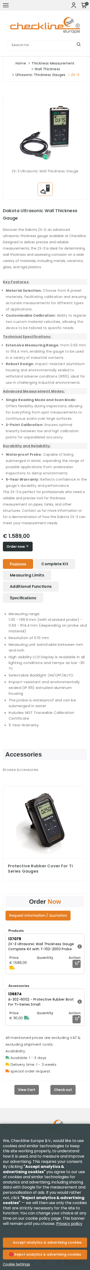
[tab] (18, 564)
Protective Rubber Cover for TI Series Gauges (40, 868)
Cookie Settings (16, 1264)
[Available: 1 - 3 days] (26, 1018)
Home (21, 63)
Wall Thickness (47, 69)
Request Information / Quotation (38, 915)
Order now (16, 546)
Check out (63, 1089)
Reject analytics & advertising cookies (47, 1254)
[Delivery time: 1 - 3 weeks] (12, 967)
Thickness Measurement (52, 63)
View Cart (26, 1089)
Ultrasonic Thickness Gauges (40, 74)
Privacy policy (69, 1223)
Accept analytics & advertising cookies (47, 1242)
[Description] (79, 946)
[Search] (78, 45)
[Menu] (6, 5)
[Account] (74, 5)
